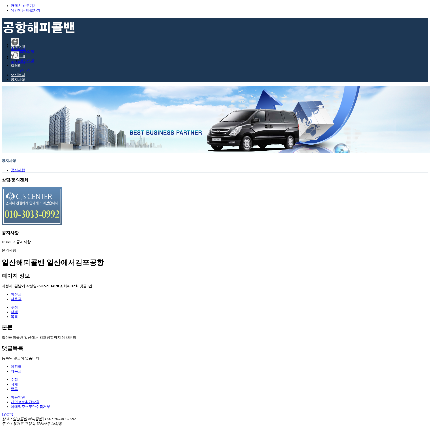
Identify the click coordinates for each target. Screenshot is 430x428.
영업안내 (27, 61)
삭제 (14, 312)
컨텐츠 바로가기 (24, 6)
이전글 (16, 294)
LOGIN (7, 415)
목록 (14, 317)
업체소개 (27, 51)
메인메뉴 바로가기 (25, 10)
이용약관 (18, 397)
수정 (14, 307)
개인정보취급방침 (25, 402)
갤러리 (25, 70)
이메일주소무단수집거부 (30, 407)
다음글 (16, 299)
